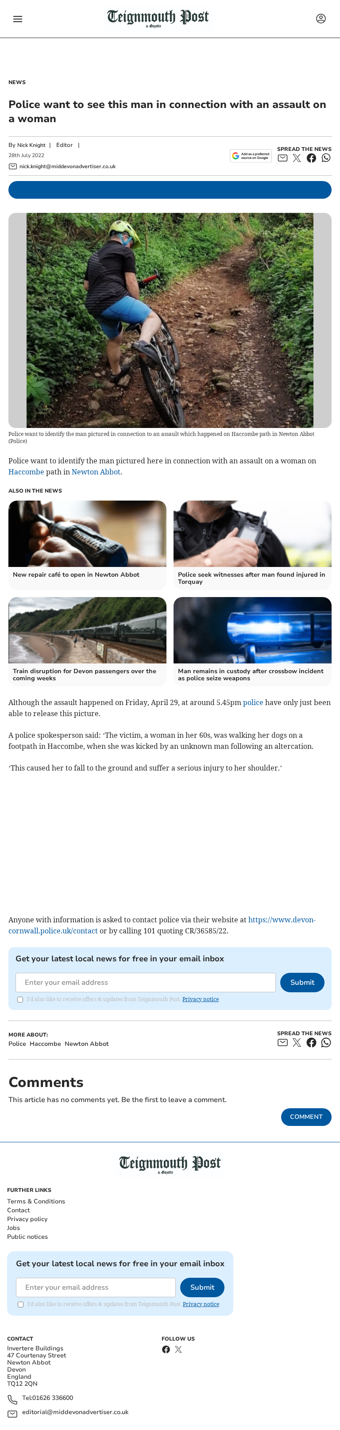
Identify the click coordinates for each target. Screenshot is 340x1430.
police (253, 702)
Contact (18, 1210)
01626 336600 (52, 1398)
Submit (302, 982)
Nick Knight (31, 145)
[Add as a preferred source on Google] (251, 155)
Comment (306, 1117)
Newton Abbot (96, 471)
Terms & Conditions (36, 1201)
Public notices (27, 1237)
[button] (17, 19)
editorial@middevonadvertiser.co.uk (75, 1412)
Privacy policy (27, 1219)
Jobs (13, 1228)
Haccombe (26, 471)
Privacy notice (200, 999)
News (17, 82)
